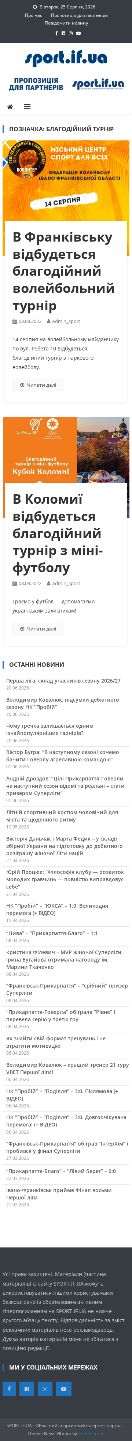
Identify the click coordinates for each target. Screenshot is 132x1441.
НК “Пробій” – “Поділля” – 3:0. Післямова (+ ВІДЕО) (62, 1095)
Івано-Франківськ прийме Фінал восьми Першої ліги (59, 1194)
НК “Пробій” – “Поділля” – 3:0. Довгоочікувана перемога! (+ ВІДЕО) (66, 1121)
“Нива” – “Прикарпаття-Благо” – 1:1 (52, 933)
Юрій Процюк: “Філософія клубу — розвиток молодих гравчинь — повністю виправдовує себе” (65, 879)
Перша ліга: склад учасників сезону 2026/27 (63, 680)
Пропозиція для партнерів (79, 15)
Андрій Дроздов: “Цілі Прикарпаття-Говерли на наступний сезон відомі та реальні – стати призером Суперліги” (65, 786)
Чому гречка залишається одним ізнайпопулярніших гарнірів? (50, 729)
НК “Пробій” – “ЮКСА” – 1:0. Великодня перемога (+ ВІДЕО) (57, 909)
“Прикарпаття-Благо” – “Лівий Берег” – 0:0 (61, 1171)
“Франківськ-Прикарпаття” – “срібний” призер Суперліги (67, 989)
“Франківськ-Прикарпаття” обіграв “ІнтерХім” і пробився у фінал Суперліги (67, 1147)
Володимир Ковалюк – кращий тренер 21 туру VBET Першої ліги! (67, 1068)
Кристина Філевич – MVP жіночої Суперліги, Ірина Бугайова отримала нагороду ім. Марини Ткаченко (64, 959)
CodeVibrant (90, 1433)
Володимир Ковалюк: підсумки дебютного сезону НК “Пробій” (62, 703)
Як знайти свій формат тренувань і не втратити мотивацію (56, 1042)
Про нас (33, 15)
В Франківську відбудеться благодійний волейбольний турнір (63, 271)
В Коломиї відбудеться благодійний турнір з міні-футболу (57, 533)
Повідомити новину (66, 23)
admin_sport (66, 321)
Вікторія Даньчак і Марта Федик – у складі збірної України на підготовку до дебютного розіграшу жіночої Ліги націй (64, 846)
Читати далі (41, 385)
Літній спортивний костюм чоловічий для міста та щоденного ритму (62, 816)
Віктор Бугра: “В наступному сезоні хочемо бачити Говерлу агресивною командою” (62, 756)
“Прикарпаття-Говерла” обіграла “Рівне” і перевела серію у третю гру (60, 1015)
